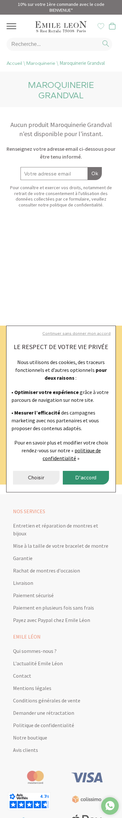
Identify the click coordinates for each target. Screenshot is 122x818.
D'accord (85, 477)
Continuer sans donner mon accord (76, 333)
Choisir (36, 477)
